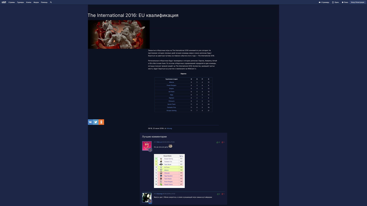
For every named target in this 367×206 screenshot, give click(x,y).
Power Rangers (171, 85)
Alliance (171, 82)
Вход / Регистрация (357, 2)
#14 (155, 142)
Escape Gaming (171, 110)
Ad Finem (171, 91)
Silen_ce (159, 142)
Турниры (20, 2)
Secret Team (171, 104)
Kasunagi (159, 193)
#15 (155, 193)
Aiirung (169, 128)
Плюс (346, 2)
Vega (171, 95)
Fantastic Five (171, 107)
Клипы (28, 2)
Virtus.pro (171, 101)
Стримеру (325, 2)
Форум (36, 2)
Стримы (12, 2)
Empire (171, 88)
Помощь (44, 2)
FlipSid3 (171, 98)
